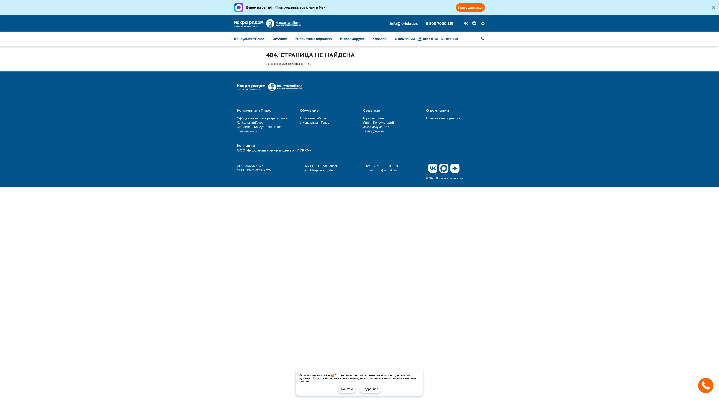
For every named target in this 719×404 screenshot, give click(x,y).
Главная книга (247, 131)
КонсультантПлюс (249, 39)
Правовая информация (443, 118)
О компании (405, 39)
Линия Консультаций (378, 122)
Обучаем (280, 39)
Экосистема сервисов (313, 39)
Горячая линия (374, 118)
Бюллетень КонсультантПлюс (259, 126)
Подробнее (370, 389)
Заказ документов (376, 126)
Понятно (347, 389)
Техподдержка (373, 131)
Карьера (379, 39)
